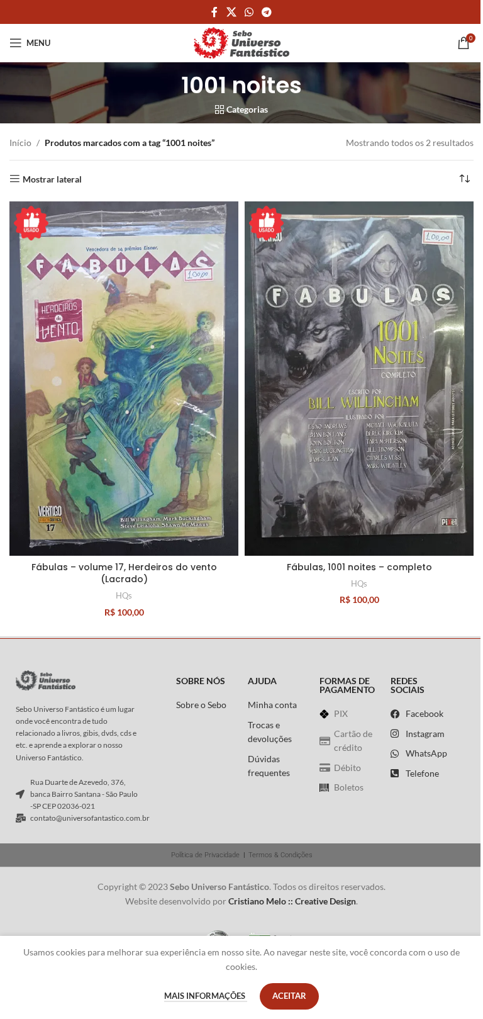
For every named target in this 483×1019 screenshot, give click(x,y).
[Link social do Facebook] (214, 12)
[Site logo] (241, 42)
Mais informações (205, 996)
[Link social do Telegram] (267, 12)
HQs (124, 595)
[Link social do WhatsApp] (248, 12)
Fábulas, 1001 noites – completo (359, 567)
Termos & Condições (280, 855)
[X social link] (231, 12)
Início (20, 142)
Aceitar (289, 996)
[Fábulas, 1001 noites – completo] (359, 378)
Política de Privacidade (205, 855)
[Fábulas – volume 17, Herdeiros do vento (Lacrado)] (123, 378)
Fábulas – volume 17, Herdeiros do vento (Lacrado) (124, 573)
